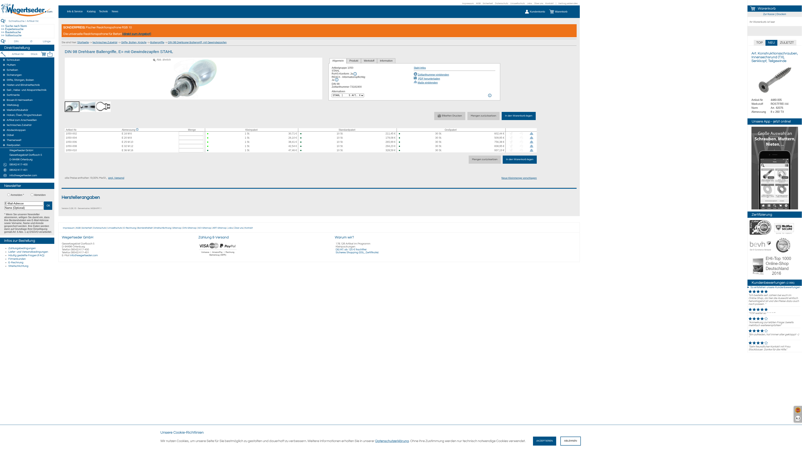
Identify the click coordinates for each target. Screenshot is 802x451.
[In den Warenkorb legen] (43, 54)
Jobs (529, 3)
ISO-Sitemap (204, 228)
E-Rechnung (15, 262)
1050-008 (71, 146)
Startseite (83, 42)
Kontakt (549, 3)
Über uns (538, 3)
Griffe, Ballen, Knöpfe (133, 42)
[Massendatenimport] (49, 54)
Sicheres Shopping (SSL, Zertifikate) (357, 252)
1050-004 (71, 137)
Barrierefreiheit (145, 228)
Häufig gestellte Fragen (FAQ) (26, 255)
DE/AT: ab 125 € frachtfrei (351, 249)
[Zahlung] (217, 256)
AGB (478, 3)
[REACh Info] (336, 79)
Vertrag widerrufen (568, 3)
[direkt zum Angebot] (136, 33)
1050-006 (71, 142)
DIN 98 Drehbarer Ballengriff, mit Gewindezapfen (197, 42)
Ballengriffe (157, 42)
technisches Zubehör (105, 42)
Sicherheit (488, 3)
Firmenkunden (17, 258)
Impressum (468, 3)
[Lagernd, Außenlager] (304, 133)
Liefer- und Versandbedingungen (28, 251)
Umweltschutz (517, 3)
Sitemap (177, 228)
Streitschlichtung (18, 266)
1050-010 (71, 150)
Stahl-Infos (420, 67)
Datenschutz (501, 3)
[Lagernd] (211, 133)
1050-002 (71, 133)
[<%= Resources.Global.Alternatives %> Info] (489, 95)
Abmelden (40, 195)
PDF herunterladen (429, 78)
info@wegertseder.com (84, 255)
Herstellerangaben (81, 197)
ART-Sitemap (220, 228)
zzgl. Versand (116, 177)
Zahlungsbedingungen (22, 248)
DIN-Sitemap (190, 228)
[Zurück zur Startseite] (27, 15)
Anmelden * (17, 195)
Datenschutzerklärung (392, 441)
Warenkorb (767, 8)
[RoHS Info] (355, 74)
